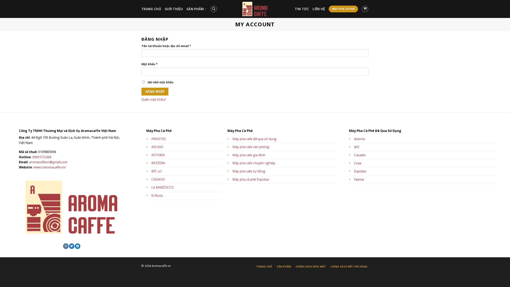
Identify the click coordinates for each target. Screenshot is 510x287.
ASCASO (157, 147)
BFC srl (156, 171)
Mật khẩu (149, 64)
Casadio (360, 155)
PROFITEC (158, 139)
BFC (357, 147)
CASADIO (158, 179)
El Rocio (157, 195)
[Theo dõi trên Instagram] (66, 246)
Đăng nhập (155, 91)
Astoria (359, 139)
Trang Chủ (151, 9)
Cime (357, 163)
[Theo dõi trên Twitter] (71, 246)
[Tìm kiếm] (214, 9)
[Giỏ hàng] (365, 9)
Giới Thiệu (174, 9)
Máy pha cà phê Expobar (250, 179)
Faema (359, 179)
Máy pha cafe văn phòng (250, 147)
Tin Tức (302, 9)
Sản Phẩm (195, 9)
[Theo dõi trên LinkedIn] (77, 246)
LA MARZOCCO (162, 187)
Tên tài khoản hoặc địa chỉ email (166, 46)
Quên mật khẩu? (153, 99)
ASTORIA (158, 155)
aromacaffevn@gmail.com (48, 162)
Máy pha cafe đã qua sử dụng (254, 139)
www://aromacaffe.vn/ (49, 167)
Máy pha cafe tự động (248, 171)
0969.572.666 (41, 157)
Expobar (360, 171)
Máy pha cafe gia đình (248, 155)
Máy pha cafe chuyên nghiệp (253, 163)
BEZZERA (158, 163)
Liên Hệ (319, 9)
